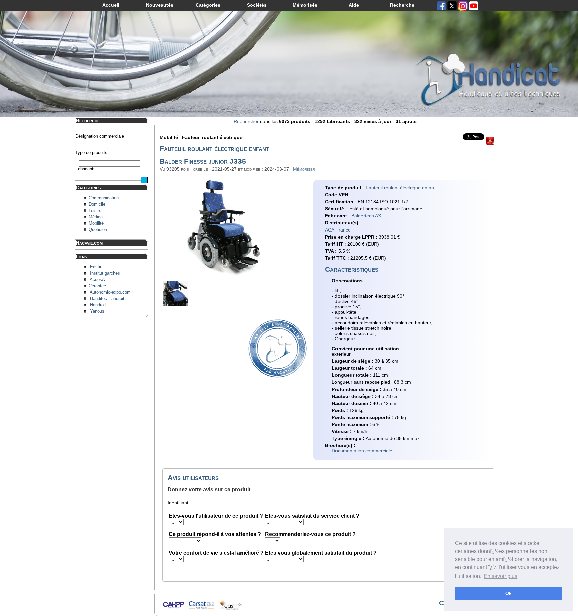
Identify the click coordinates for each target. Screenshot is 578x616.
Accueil (110, 5)
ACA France (338, 230)
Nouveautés (159, 5)
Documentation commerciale (362, 450)
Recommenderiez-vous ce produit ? (310, 534)
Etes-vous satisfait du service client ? (312, 516)
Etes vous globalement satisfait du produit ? (321, 553)
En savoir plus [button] (500, 576)
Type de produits (91, 152)
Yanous (97, 311)
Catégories (208, 5)
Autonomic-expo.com (110, 292)
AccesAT (98, 279)
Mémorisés (305, 5)
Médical (96, 217)
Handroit (98, 305)
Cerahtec (97, 286)
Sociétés (257, 5)
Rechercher (246, 121)
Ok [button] (508, 593)
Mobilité (96, 223)
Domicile (97, 204)
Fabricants (85, 169)
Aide (354, 5)
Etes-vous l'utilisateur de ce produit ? (216, 516)
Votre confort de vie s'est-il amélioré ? (216, 553)
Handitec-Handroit (107, 298)
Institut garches (105, 273)
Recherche (402, 5)
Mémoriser (304, 169)
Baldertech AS (366, 215)
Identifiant (179, 502)
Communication (104, 198)
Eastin (96, 267)
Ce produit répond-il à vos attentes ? (215, 534)
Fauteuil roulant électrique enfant (401, 187)
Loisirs (95, 210)
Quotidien (98, 229)
